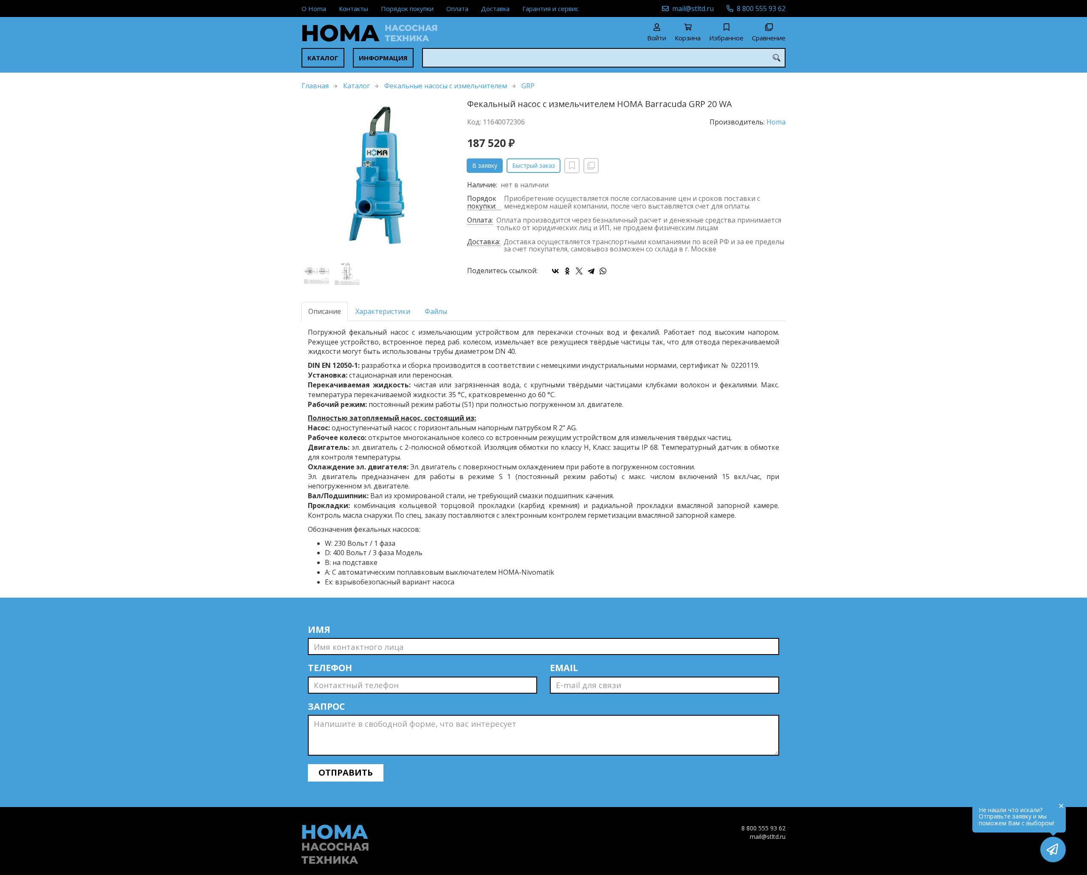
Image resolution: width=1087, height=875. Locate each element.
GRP (528, 85)
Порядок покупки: (481, 202)
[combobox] (604, 58)
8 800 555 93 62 (761, 8)
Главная (315, 85)
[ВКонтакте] (555, 271)
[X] (579, 271)
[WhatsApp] (603, 271)
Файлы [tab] (436, 311)
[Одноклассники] (567, 271)
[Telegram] (591, 271)
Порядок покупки (407, 8)
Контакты (353, 8)
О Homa (313, 8)
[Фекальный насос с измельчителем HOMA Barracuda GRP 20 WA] (377, 175)
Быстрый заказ (533, 165)
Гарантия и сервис (550, 8)
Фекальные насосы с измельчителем (445, 85)
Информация (383, 58)
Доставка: (483, 242)
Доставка (495, 8)
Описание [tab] (324, 311)
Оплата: (480, 221)
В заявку (484, 165)
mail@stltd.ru (693, 8)
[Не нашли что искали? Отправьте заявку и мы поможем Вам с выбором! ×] (1053, 849)
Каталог (322, 58)
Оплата (457, 8)
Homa (776, 122)
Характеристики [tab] (382, 311)
